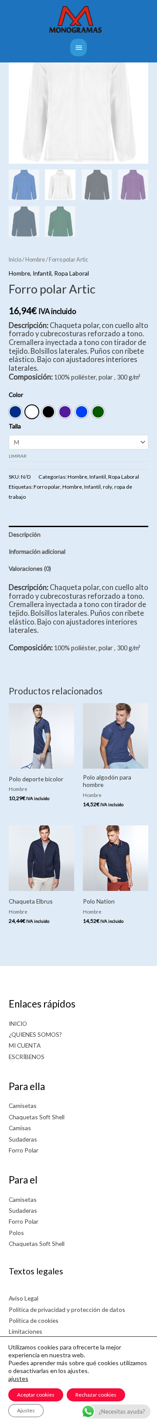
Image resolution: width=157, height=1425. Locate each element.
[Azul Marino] (15, 411)
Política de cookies (33, 1320)
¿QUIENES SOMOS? (35, 1034)
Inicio (15, 259)
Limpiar (18, 456)
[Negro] (48, 411)
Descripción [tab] (25, 534)
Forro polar (47, 486)
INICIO (18, 1023)
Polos (16, 1232)
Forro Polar (23, 1150)
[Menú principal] (78, 47)
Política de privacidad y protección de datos (67, 1309)
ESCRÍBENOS (26, 1056)
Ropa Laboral (71, 273)
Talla (15, 426)
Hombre (35, 259)
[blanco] (31, 411)
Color (16, 394)
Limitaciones (25, 1331)
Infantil (42, 273)
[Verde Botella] (98, 411)
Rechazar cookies (95, 1394)
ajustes (18, 1378)
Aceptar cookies (36, 1394)
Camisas (20, 1128)
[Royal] (81, 411)
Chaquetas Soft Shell (37, 1117)
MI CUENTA (25, 1045)
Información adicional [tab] (37, 551)
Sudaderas (23, 1139)
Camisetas (23, 1105)
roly (107, 486)
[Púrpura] (65, 411)
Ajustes (26, 1410)
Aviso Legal (23, 1298)
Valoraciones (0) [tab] (30, 568)
